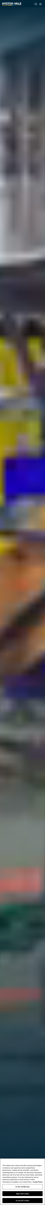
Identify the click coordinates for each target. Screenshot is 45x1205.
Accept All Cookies (22, 1200)
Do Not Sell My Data (22, 1186)
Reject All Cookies (22, 1193)
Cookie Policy (37, 1182)
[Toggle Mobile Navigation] (41, 4)
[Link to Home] (17, 4)
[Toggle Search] (35, 4)
